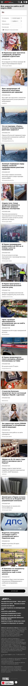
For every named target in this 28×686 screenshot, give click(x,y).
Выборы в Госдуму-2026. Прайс (11, 615)
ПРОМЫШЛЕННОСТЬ (8, 141)
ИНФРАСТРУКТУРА (7, 296)
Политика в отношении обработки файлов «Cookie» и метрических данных (13, 663)
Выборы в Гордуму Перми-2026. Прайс (13, 621)
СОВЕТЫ (4, 103)
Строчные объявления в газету (11, 613)
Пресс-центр (22, 601)
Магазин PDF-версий (7, 605)
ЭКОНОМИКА (5, 334)
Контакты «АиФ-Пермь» (8, 611)
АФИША (4, 474)
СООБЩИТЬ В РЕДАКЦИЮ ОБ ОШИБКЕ (12, 623)
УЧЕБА (4, 585)
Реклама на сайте (7, 603)
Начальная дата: (5, 24)
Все (3, 12)
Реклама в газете (19, 603)
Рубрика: (4, 21)
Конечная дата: (5, 27)
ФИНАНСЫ (5, 400)
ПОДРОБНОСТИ (6, 368)
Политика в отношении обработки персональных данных (10, 660)
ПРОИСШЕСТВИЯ (7, 65)
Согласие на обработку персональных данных (14, 658)
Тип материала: (5, 18)
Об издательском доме (8, 601)
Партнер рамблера (14, 678)
